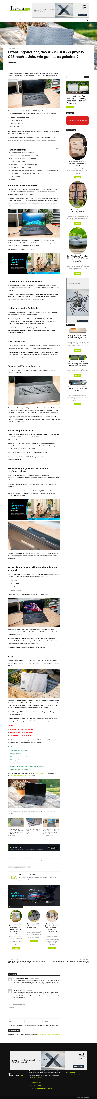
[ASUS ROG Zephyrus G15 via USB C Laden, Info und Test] (34, 822)
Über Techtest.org (70, 1072)
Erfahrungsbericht (20, 867)
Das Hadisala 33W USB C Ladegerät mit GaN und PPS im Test (70, 962)
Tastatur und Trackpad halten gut (24, 165)
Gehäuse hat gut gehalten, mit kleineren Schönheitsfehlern (34, 170)
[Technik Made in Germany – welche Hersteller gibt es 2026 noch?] (78, 330)
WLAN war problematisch (21, 167)
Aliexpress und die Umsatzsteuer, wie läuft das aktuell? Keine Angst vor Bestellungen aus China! (15, 928)
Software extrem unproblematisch (24, 156)
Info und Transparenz (36, 1085)
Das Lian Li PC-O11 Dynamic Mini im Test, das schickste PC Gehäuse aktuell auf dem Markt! (26, 962)
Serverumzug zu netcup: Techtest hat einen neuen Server (77, 163)
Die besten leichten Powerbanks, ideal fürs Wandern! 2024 (34, 926)
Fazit (13, 179)
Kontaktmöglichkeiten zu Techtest (75, 1075)
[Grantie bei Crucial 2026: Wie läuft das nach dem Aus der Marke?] (78, 382)
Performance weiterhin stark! (22, 153)
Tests (9, 48)
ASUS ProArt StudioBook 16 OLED (20, 775)
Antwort (14, 985)
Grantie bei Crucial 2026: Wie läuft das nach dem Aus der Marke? (78, 389)
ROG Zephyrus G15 (41, 773)
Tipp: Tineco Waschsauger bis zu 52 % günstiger (77, 211)
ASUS (10, 867)
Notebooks (15, 48)
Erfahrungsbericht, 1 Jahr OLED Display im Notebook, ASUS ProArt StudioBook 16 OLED (51, 831)
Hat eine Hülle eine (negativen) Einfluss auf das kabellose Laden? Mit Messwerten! (52, 927)
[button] (87, 20)
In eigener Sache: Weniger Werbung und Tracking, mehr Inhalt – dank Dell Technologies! (77, 99)
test (29, 867)
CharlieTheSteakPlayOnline (20, 978)
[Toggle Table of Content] (56, 149)
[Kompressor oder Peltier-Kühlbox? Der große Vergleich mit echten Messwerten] (78, 357)
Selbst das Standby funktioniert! (23, 159)
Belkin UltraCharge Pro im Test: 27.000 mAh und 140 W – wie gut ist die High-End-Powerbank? (78, 259)
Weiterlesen (15, 948)
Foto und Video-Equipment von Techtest (41, 1088)
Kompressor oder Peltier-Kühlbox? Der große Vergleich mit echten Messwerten (77, 364)
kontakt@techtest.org (37, 1077)
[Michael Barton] (13, 878)
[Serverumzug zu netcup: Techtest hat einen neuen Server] (78, 146)
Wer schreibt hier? (36, 1082)
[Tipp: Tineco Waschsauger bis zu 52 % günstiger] (78, 194)
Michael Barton (27, 874)
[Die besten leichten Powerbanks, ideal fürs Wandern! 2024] (34, 916)
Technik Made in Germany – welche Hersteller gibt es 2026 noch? (77, 337)
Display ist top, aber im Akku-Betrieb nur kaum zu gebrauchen (30, 174)
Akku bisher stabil (18, 162)
